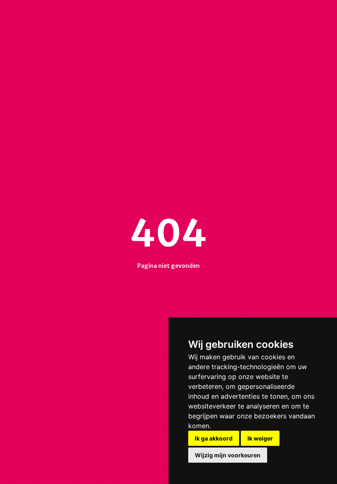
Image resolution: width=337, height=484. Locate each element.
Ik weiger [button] (260, 438)
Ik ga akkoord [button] (214, 438)
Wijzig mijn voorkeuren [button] (228, 455)
